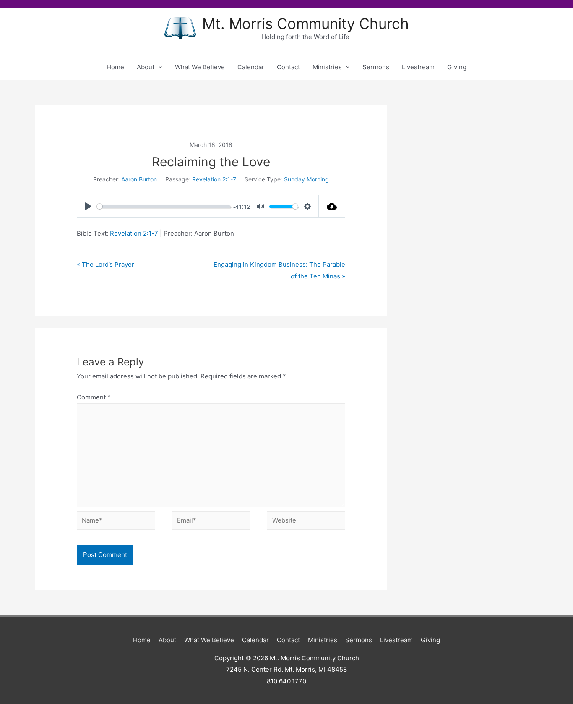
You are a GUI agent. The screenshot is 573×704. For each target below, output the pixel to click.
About (145, 67)
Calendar (250, 67)
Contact (288, 67)
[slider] (163, 206)
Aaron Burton (139, 179)
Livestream (418, 67)
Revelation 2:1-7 (214, 179)
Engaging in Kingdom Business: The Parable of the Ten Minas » (279, 270)
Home (115, 67)
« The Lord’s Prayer (105, 264)
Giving (456, 67)
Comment (94, 397)
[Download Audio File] (332, 206)
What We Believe (200, 67)
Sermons (375, 67)
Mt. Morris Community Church (305, 23)
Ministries (327, 67)
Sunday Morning (306, 179)
